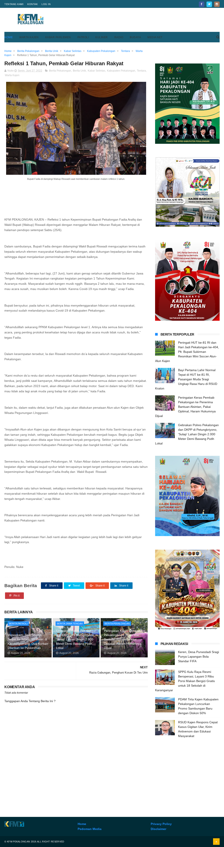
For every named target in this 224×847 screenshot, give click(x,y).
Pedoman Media (90, 829)
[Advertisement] (140, 20)
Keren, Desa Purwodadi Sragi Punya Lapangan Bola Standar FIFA (198, 656)
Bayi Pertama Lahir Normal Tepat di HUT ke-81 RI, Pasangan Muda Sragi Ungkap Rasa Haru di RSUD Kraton (186, 379)
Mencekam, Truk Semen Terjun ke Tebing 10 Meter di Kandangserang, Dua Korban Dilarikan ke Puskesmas (28, 641)
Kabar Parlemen (58, 37)
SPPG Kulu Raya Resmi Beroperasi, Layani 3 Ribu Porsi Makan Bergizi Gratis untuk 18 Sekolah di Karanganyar (185, 681)
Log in (46, 4)
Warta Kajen (29, 37)
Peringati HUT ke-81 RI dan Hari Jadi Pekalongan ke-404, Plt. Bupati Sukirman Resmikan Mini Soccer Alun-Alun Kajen (187, 352)
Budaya (135, 37)
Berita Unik (79, 70)
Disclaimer (158, 829)
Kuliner (101, 37)
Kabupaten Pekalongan (121, 70)
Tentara (141, 70)
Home (8, 37)
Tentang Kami (13, 4)
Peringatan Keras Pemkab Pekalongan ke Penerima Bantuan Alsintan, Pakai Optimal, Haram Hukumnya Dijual (123, 639)
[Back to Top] (216, 841)
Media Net (155, 37)
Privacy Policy (161, 824)
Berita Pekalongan (60, 70)
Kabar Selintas (96, 70)
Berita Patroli (18, 623)
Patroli (83, 37)
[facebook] (201, 4)
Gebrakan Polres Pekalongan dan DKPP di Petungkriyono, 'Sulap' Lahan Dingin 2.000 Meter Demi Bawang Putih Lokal (76, 639)
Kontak (32, 4)
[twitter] (209, 4)
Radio (118, 37)
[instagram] (217, 4)
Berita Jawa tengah (70, 623)
